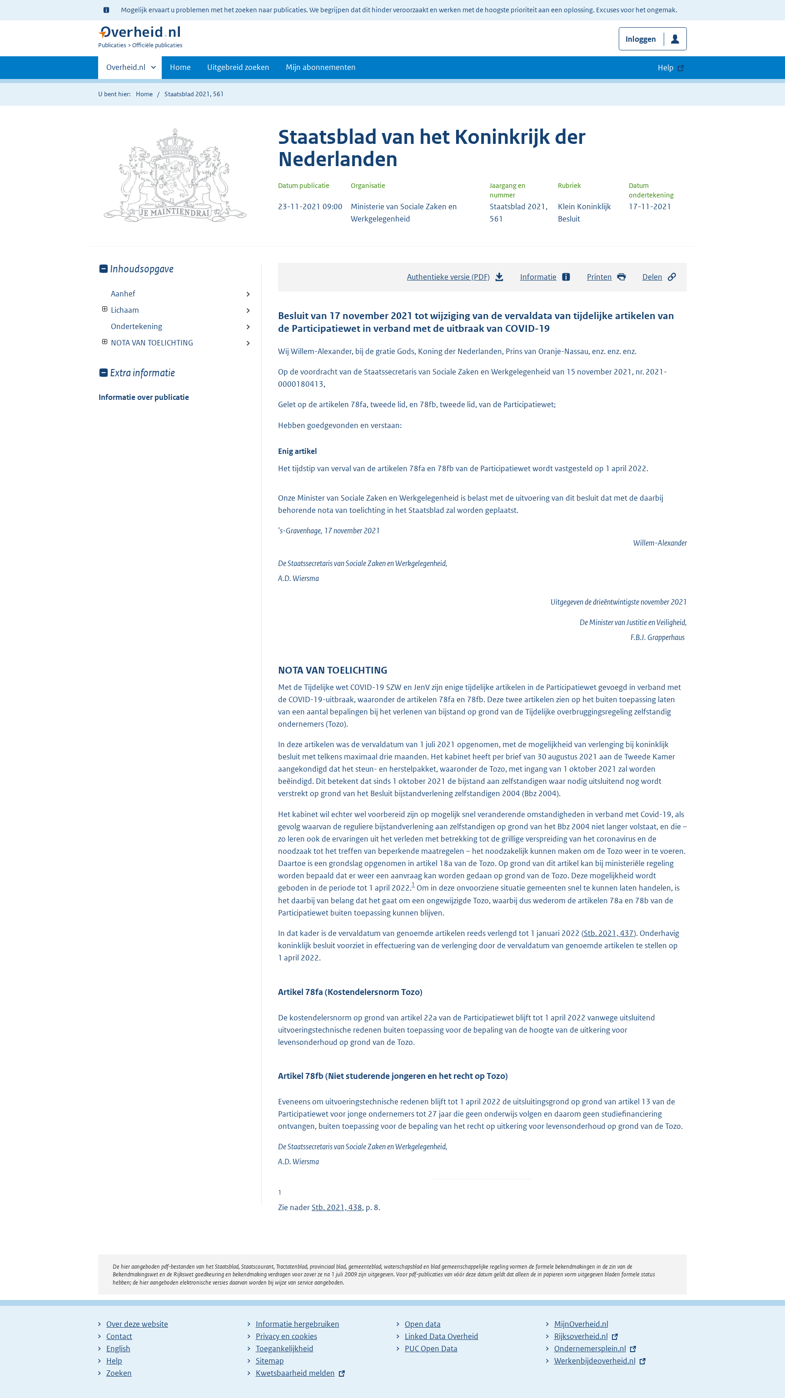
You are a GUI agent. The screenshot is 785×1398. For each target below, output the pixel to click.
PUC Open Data (431, 1349)
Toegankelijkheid (284, 1349)
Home (180, 67)
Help (114, 1361)
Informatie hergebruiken (297, 1324)
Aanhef (123, 294)
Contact (119, 1336)
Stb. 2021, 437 (609, 933)
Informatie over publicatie (144, 397)
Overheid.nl (125, 70)
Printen (599, 277)
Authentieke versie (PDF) (451, 279)
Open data (423, 1324)
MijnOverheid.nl (581, 1324)
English (118, 1349)
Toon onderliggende (105, 309)
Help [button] (666, 68)
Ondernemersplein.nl (590, 1349)
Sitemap (270, 1361)
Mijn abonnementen (321, 67)
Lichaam (119, 310)
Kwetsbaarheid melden (295, 1373)
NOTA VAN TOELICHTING (146, 343)
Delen (652, 277)
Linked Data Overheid (441, 1336)
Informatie (538, 277)
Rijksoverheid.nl (581, 1336)
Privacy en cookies (286, 1336)
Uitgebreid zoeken (238, 67)
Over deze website (137, 1324)
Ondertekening (136, 326)
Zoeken (119, 1373)
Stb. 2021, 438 (337, 1207)
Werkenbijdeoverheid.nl (595, 1361)
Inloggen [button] (641, 39)
